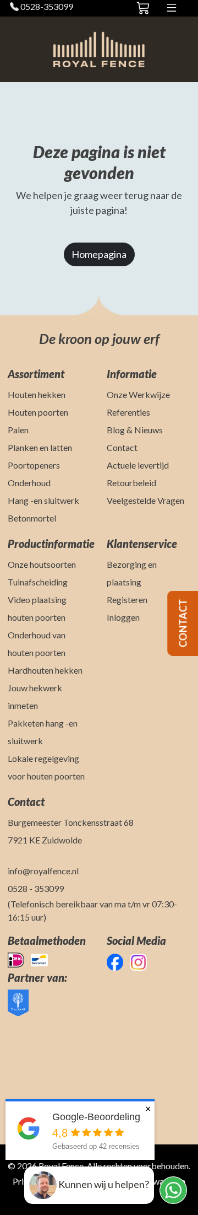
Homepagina (99, 254)
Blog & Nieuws (135, 429)
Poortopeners (34, 465)
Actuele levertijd (138, 465)
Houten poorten (38, 412)
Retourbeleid (131, 482)
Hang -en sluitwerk (43, 500)
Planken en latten (40, 447)
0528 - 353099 (36, 888)
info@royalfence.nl (43, 870)
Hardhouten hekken (45, 670)
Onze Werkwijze (138, 394)
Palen (18, 429)
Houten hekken (36, 394)
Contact (122, 447)
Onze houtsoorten (42, 564)
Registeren (127, 599)
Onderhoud (29, 482)
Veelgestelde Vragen (145, 500)
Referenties (128, 412)
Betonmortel (32, 518)
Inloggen (123, 617)
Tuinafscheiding (38, 582)
